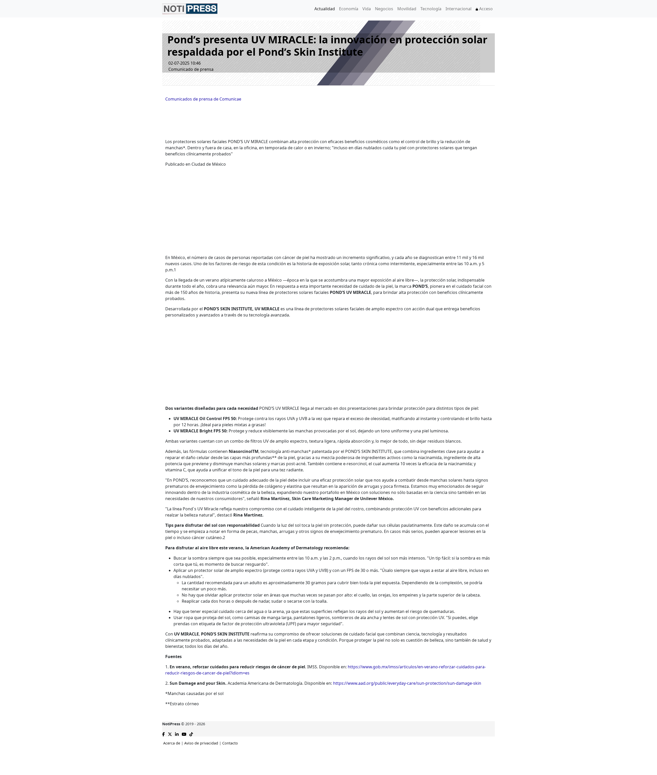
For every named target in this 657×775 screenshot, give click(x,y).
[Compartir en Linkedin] (177, 733)
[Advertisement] (20, 134)
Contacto (230, 743)
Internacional (458, 9)
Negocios (384, 9)
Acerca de (171, 743)
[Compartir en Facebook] (163, 733)
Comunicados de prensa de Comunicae (203, 99)
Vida (366, 9)
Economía (348, 9)
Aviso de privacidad (201, 743)
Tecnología (430, 9)
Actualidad (324, 9)
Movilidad (406, 9)
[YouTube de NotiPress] (184, 733)
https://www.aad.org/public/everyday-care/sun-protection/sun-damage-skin (407, 683)
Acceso (485, 9)
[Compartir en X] (170, 733)
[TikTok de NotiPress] (191, 733)
